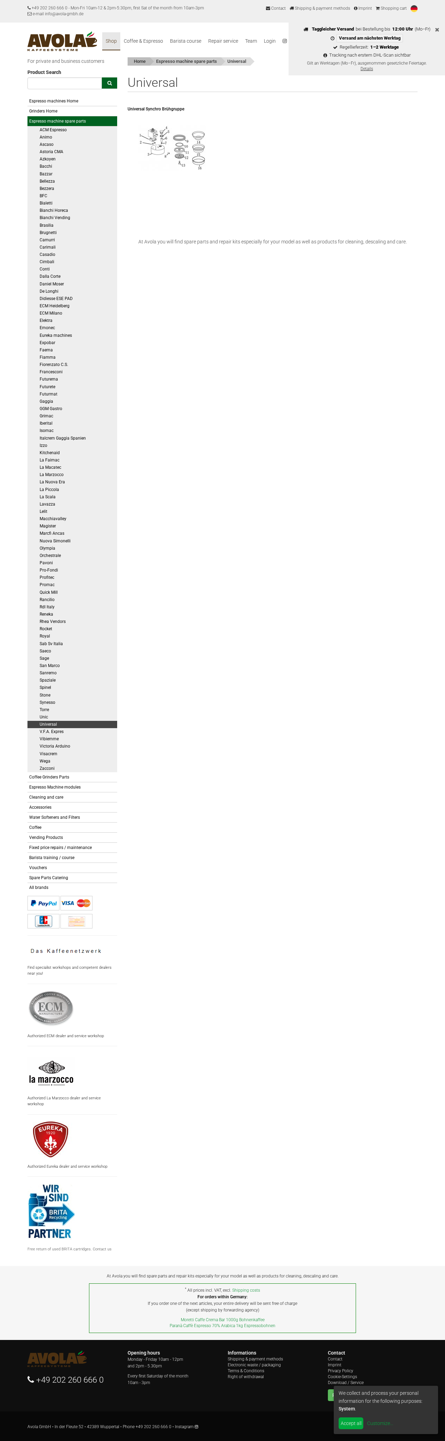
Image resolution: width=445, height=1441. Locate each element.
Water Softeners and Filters (54, 817)
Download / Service (346, 1382)
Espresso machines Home (53, 101)
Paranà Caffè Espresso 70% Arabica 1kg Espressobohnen (222, 1325)
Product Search (44, 72)
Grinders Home (43, 111)
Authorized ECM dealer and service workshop (65, 1036)
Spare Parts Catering (48, 877)
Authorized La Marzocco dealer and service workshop (64, 1101)
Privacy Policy (340, 1370)
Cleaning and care (46, 797)
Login (270, 41)
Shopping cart (393, 8)
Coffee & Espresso (143, 41)
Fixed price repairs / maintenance (60, 847)
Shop (111, 41)
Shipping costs (246, 1290)
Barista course (185, 41)
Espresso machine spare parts (57, 121)
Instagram (185, 1426)
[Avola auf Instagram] (284, 41)
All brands (38, 887)
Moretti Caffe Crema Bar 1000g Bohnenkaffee (223, 1319)
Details (367, 68)
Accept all (351, 1423)
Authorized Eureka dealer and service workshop (67, 1166)
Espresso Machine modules (55, 787)
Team (251, 41)
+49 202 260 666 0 (49, 8)
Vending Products (46, 837)
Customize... (380, 1423)
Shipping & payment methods (322, 8)
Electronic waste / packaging (254, 1365)
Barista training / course (51, 857)
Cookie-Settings (342, 1376)
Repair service (223, 41)
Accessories (40, 807)
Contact (278, 8)
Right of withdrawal (246, 1376)
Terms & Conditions (246, 1370)
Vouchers (38, 867)
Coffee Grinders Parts (49, 777)
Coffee (35, 827)
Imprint (364, 8)
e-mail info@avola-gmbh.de (57, 13)
